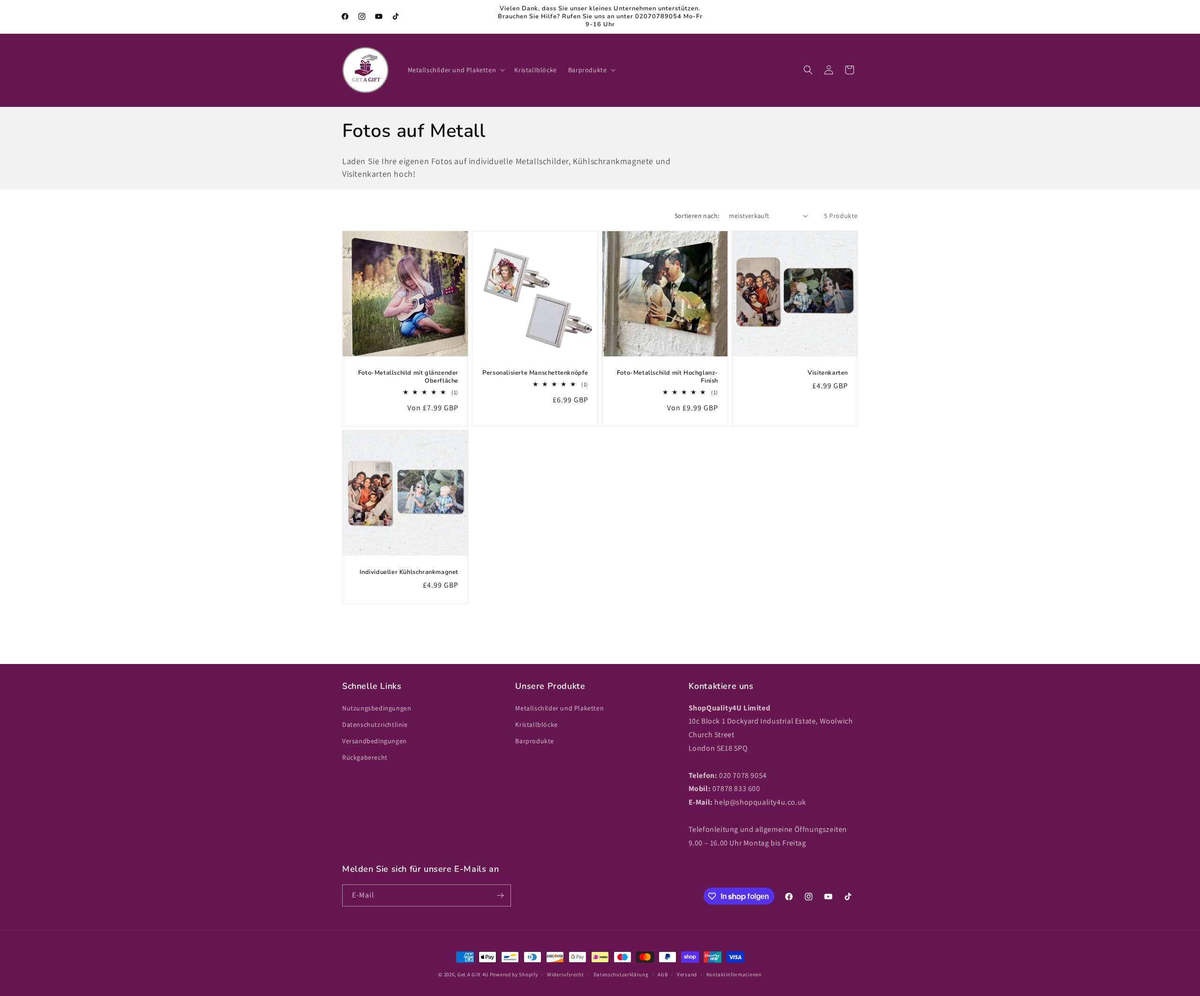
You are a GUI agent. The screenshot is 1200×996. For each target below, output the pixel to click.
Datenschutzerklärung (621, 974)
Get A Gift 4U (473, 974)
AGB (663, 974)
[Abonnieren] (500, 895)
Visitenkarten (828, 373)
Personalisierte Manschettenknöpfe (535, 373)
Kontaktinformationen (734, 974)
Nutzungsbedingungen (376, 708)
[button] (455, 70)
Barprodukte (534, 741)
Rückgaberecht (365, 757)
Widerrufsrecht (565, 974)
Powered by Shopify (514, 974)
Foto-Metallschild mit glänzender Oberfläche (408, 377)
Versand (687, 974)
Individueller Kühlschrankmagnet (409, 572)
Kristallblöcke (536, 724)
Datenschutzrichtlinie (375, 724)
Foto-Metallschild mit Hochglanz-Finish (667, 377)
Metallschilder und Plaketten (559, 708)
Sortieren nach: (697, 215)
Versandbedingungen (374, 741)
